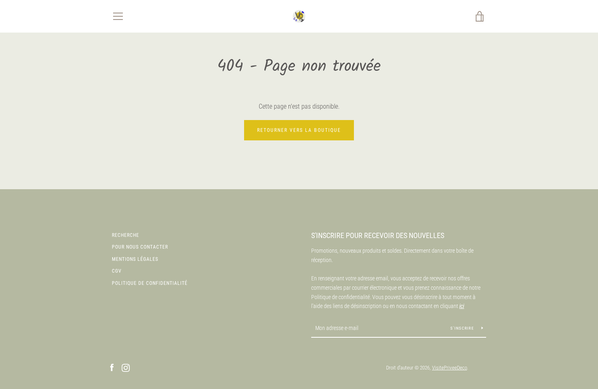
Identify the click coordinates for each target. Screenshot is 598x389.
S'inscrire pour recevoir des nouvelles (377, 235)
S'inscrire (462, 328)
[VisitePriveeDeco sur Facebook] (112, 367)
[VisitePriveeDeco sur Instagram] (126, 367)
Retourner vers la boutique (299, 130)
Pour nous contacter (140, 247)
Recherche (125, 235)
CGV (117, 271)
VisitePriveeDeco (449, 368)
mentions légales (135, 259)
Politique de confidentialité (150, 283)
